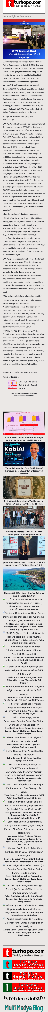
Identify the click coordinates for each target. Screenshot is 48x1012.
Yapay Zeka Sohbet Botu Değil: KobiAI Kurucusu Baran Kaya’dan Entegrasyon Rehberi (24, 471)
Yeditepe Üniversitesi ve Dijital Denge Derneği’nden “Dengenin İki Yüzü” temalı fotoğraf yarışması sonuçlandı (24, 627)
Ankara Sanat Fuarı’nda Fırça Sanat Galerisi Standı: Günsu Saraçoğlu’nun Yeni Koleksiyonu (24, 932)
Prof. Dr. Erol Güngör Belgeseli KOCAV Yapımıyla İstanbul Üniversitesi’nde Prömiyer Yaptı (24, 778)
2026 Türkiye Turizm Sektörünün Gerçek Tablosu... (28, 385)
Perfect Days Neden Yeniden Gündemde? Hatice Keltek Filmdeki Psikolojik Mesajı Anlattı (24, 660)
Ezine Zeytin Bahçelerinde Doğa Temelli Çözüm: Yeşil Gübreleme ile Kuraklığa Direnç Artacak (24, 899)
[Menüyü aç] (24, 20)
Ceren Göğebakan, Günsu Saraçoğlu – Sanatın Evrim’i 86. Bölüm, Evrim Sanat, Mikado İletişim (24, 879)
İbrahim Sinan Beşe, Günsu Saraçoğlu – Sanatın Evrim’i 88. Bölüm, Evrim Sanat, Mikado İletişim (24, 731)
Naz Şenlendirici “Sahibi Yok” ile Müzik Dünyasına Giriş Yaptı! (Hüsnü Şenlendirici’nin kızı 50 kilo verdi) (24, 815)
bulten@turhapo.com (25, 395)
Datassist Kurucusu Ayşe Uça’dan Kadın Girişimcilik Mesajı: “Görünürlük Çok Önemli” (24, 680)
